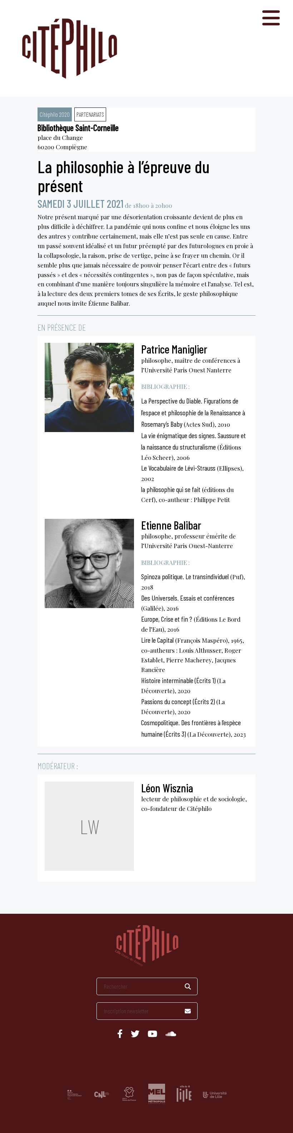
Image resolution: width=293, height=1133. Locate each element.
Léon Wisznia (167, 787)
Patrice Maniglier (174, 349)
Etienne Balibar (171, 525)
